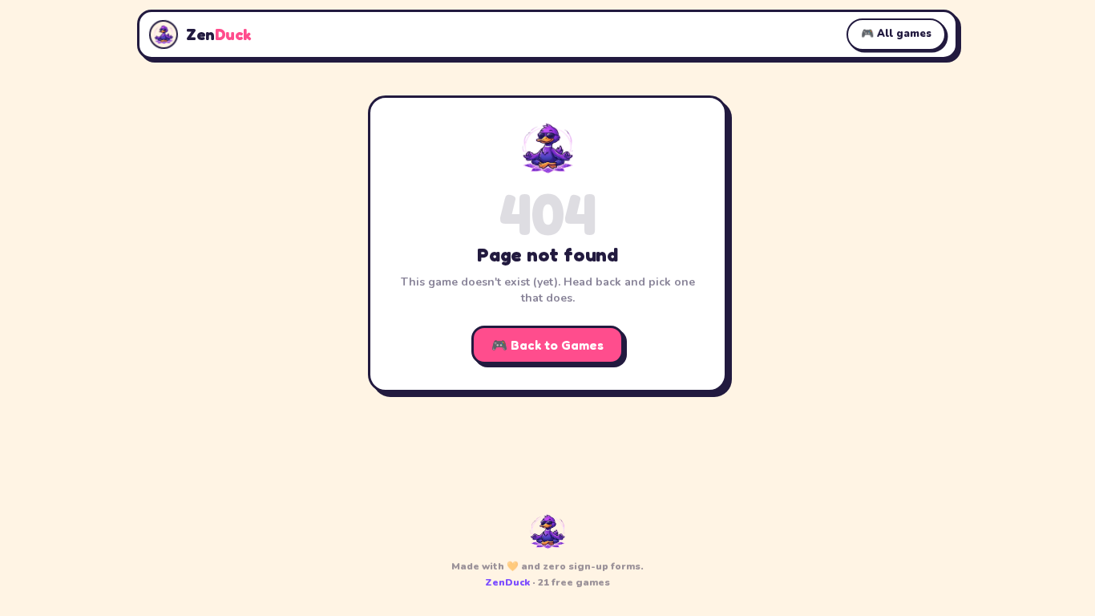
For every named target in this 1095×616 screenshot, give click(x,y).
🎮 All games (896, 33)
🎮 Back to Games (547, 345)
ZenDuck (507, 582)
